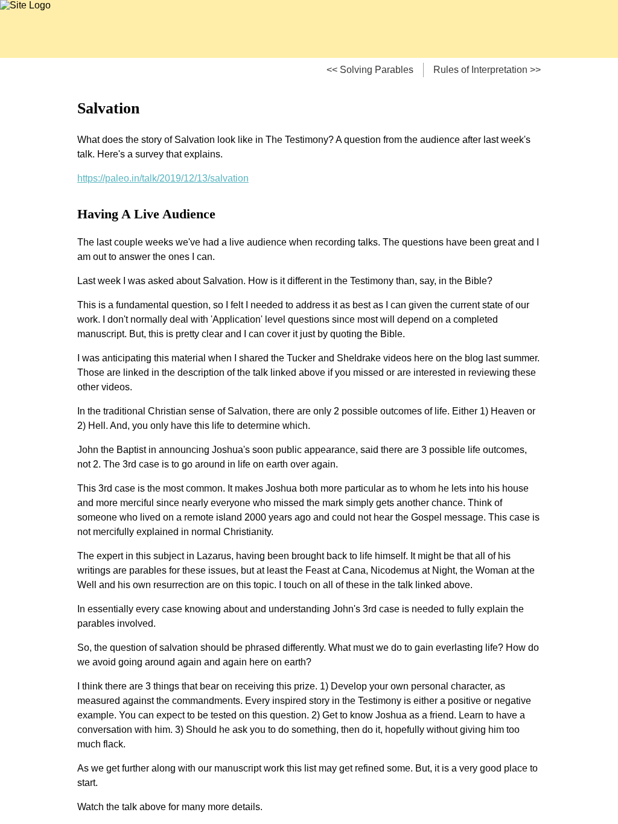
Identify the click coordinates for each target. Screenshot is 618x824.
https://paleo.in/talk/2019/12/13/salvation (163, 178)
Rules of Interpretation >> (487, 70)
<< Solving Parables (370, 70)
